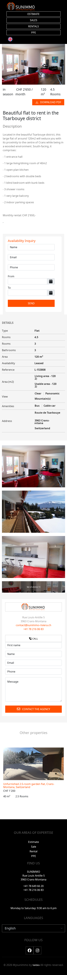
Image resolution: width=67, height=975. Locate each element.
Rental (33, 851)
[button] (59, 775)
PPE (33, 32)
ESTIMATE (33, 14)
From (11, 276)
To (9, 287)
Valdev (36, 965)
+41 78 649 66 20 (33, 886)
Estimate (33, 842)
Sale (33, 846)
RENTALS (33, 26)
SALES (33, 20)
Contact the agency (35, 709)
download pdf (50, 102)
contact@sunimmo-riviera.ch (33, 625)
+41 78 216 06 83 (33, 629)
